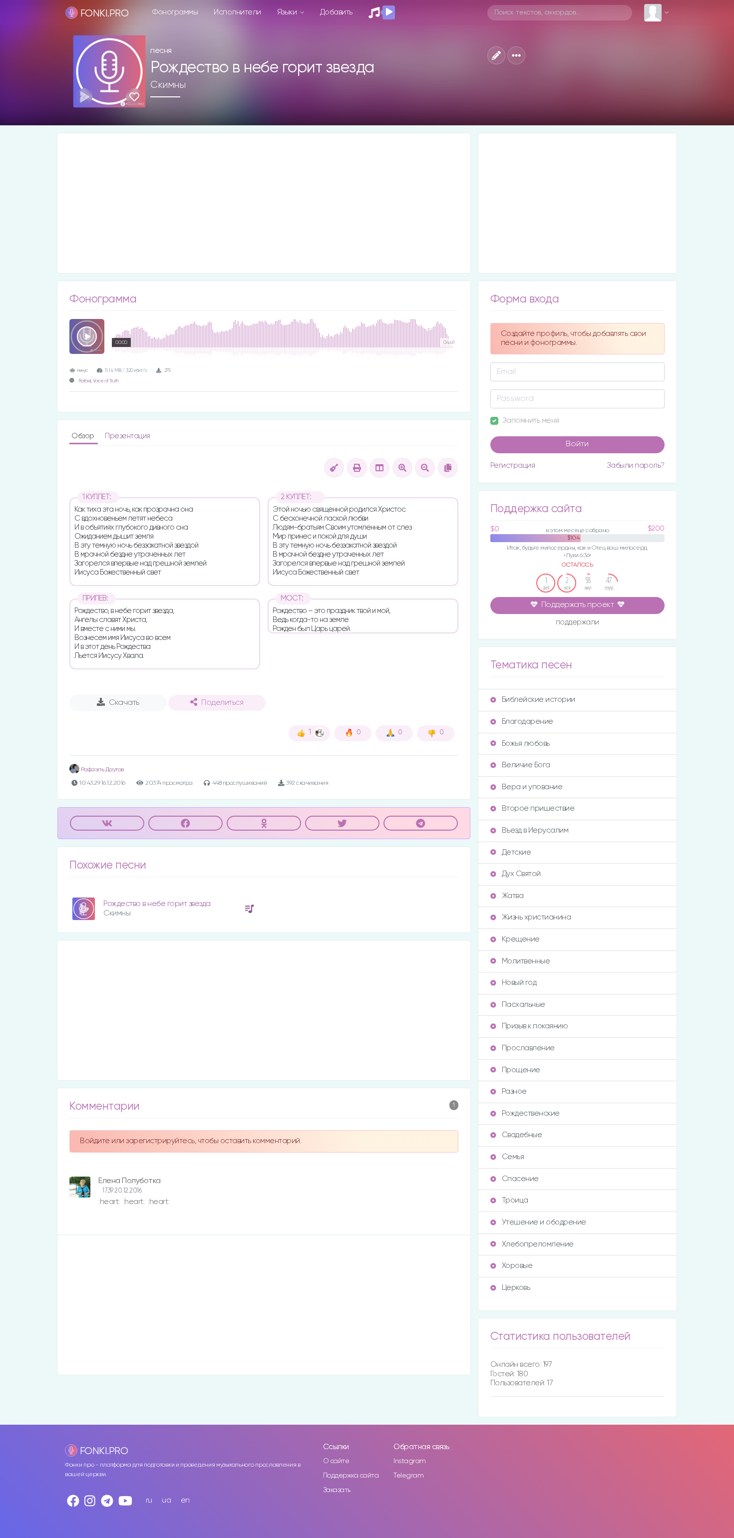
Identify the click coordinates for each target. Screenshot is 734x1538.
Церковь (516, 1287)
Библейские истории (538, 699)
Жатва (513, 896)
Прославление (528, 1048)
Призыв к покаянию (535, 1026)
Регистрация (512, 465)
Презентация (127, 436)
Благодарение (527, 721)
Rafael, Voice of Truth (98, 381)
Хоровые (517, 1265)
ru (149, 1500)
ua (166, 1500)
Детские (516, 852)
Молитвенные (526, 961)
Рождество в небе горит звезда (157, 904)
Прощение (521, 1070)
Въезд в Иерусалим (535, 830)
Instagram (409, 1461)
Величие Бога (526, 765)
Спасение (520, 1179)
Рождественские (531, 1113)
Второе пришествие (538, 808)
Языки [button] (288, 12)
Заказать (337, 1490)
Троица (515, 1200)
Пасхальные (523, 1004)
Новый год (519, 982)
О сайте (336, 1461)
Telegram (408, 1475)
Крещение (521, 939)
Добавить (336, 12)
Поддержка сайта (351, 1475)
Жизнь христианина (536, 917)
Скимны (167, 85)
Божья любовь (526, 743)
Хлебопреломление (538, 1244)
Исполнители (237, 12)
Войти (577, 444)
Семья (513, 1157)
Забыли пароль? (636, 465)
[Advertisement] (263, 203)
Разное (514, 1091)
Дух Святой (521, 874)
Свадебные (522, 1135)
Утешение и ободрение (544, 1222)
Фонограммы (175, 12)
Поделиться (222, 703)
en (185, 1500)
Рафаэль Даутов (101, 769)
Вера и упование (532, 787)
